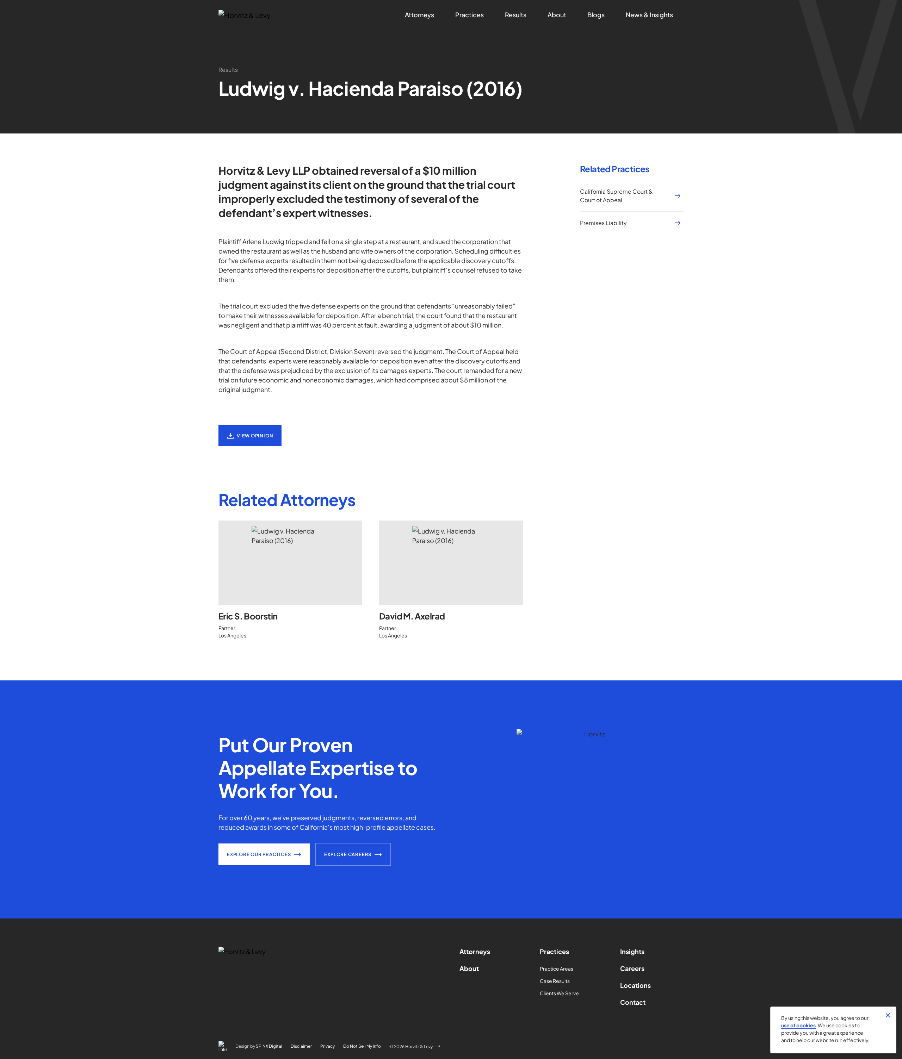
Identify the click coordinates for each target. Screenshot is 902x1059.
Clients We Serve (559, 993)
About (469, 968)
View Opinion (255, 435)
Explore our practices (259, 854)
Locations (635, 985)
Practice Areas (556, 968)
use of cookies (798, 1025)
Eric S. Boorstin (247, 616)
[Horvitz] (256, 15)
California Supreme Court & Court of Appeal (616, 196)
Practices (554, 951)
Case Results (555, 981)
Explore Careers (347, 854)
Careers (632, 968)
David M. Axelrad (412, 616)
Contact (632, 1002)
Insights (632, 951)
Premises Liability (603, 222)
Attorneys (474, 951)
